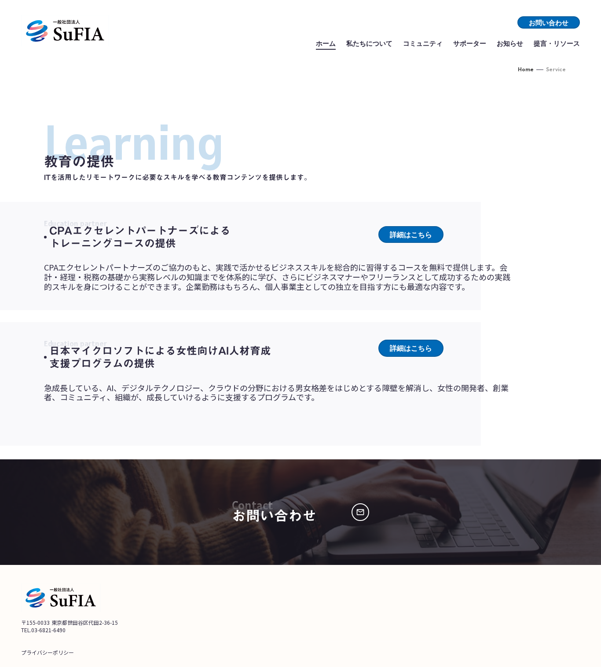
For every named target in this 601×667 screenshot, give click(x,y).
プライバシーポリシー (47, 652)
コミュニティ (423, 43)
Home (526, 69)
